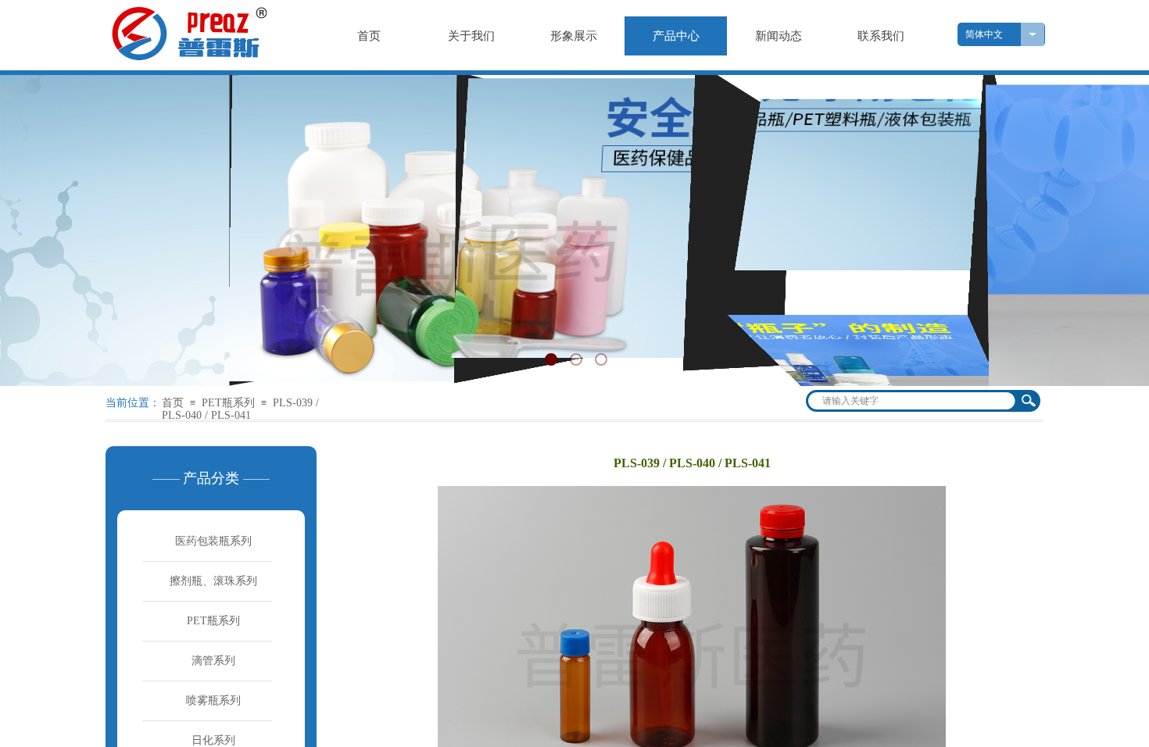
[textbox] (911, 401)
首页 (173, 403)
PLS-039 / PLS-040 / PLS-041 (240, 409)
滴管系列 (213, 661)
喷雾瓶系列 (213, 700)
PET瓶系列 (228, 403)
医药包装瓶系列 (213, 541)
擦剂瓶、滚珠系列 (213, 581)
